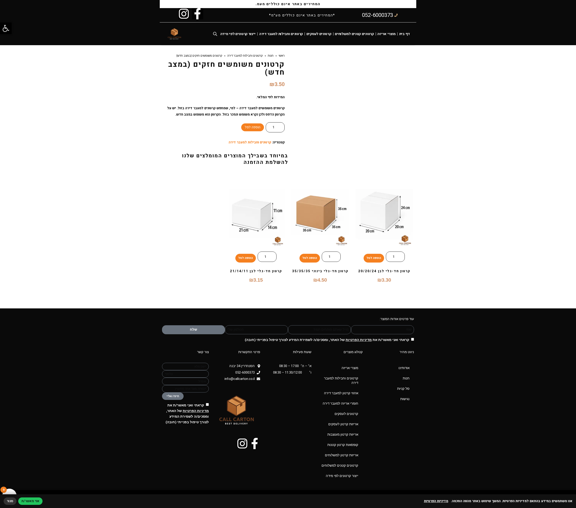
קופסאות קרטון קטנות (342, 445)
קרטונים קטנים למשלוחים (354, 34)
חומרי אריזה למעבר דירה (340, 403)
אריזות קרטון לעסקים (343, 424)
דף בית (404, 34)
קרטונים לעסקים (318, 34)
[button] (6, 28)
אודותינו (404, 368)
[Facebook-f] (197, 13)
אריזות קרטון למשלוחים (341, 455)
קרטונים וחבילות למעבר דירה (281, 34)
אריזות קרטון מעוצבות (342, 434)
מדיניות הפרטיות (359, 340)
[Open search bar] (215, 34)
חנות (406, 378)
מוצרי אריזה (386, 34)
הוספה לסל (252, 127)
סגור (10, 501)
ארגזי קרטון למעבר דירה (341, 393)
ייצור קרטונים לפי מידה (238, 34)
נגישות (405, 399)
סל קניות (403, 389)
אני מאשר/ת (30, 501)
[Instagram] (183, 13)
